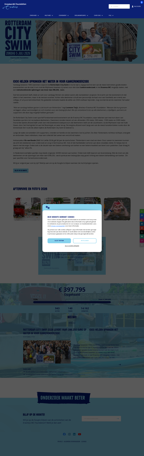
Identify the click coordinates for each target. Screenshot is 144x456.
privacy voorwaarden (58, 226)
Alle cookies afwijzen (72, 246)
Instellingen (85, 240)
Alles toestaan (59, 240)
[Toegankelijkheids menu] (141, 2)
